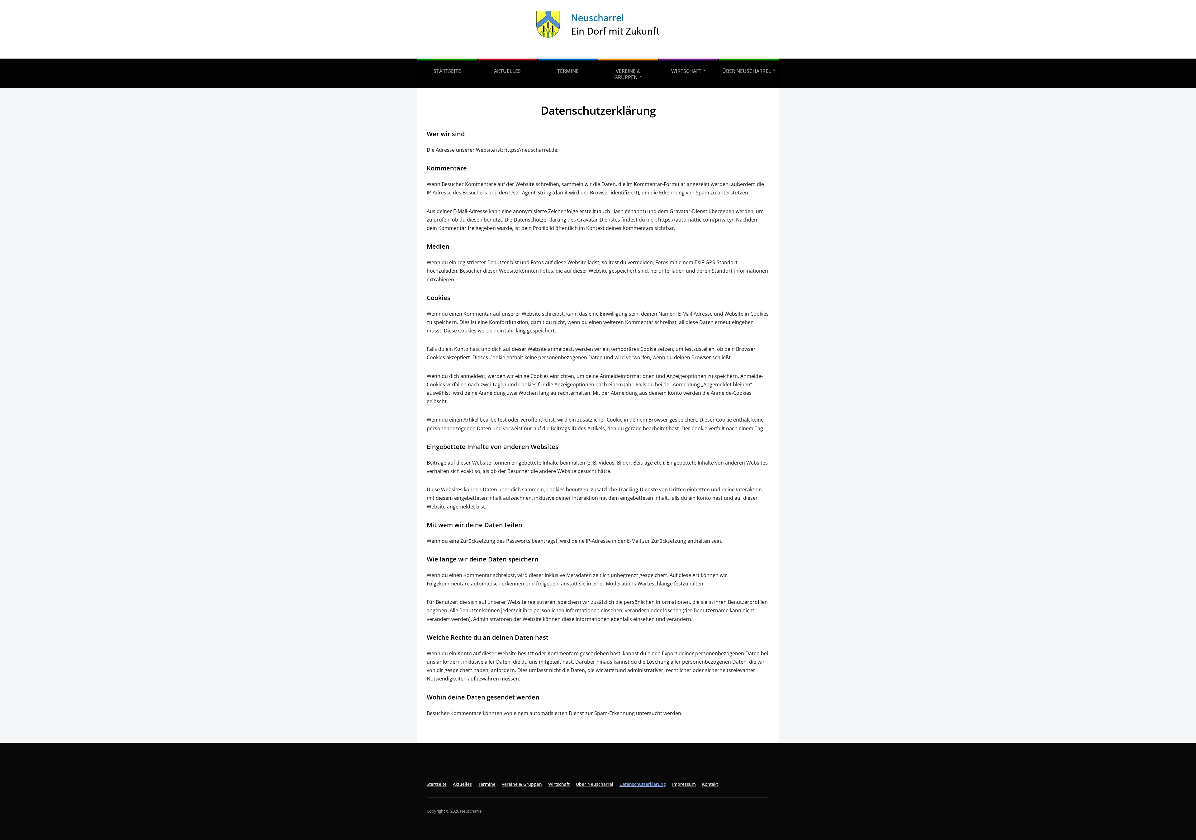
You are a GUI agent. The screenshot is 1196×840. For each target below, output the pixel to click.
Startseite (447, 71)
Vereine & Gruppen (627, 74)
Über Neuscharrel (746, 71)
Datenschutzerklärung (642, 784)
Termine (568, 71)
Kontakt (710, 784)
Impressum (684, 784)
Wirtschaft (686, 71)
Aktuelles (507, 71)
